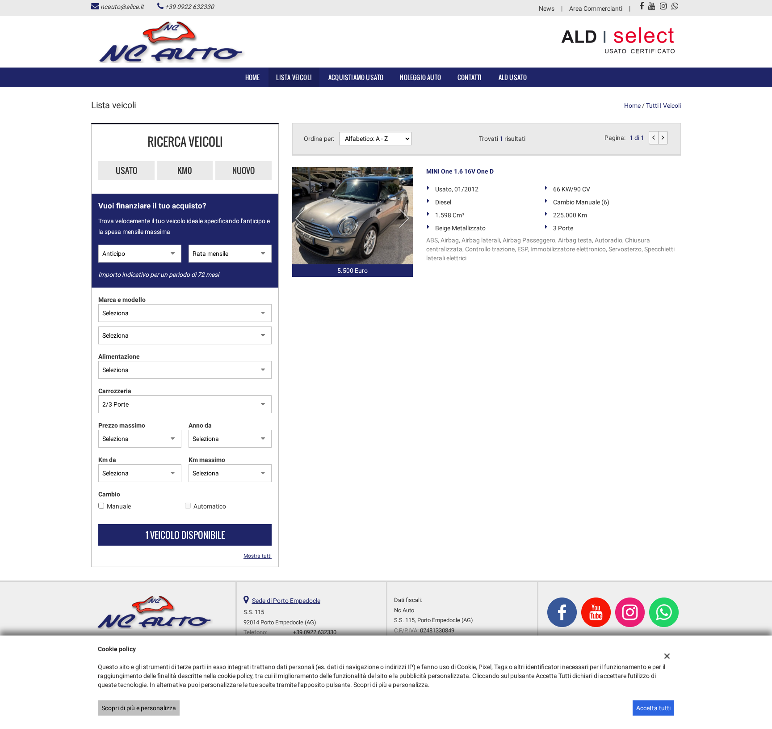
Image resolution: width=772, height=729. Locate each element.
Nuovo (243, 170)
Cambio (109, 494)
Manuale (118, 506)
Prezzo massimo (121, 425)
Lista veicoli (294, 77)
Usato (126, 170)
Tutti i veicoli (663, 105)
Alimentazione (119, 356)
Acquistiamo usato (355, 77)
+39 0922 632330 (189, 6)
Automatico (209, 506)
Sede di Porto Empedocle (286, 600)
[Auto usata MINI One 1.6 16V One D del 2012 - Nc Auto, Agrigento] (352, 215)
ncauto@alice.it (122, 6)
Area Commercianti (595, 8)
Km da (107, 459)
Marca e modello (122, 299)
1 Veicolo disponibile (185, 535)
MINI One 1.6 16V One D (460, 171)
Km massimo (207, 459)
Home (252, 77)
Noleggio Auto (420, 77)
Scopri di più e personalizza (138, 708)
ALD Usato (513, 77)
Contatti (469, 77)
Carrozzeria (114, 390)
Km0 (184, 170)
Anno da (200, 425)
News (546, 8)
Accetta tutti (653, 708)
